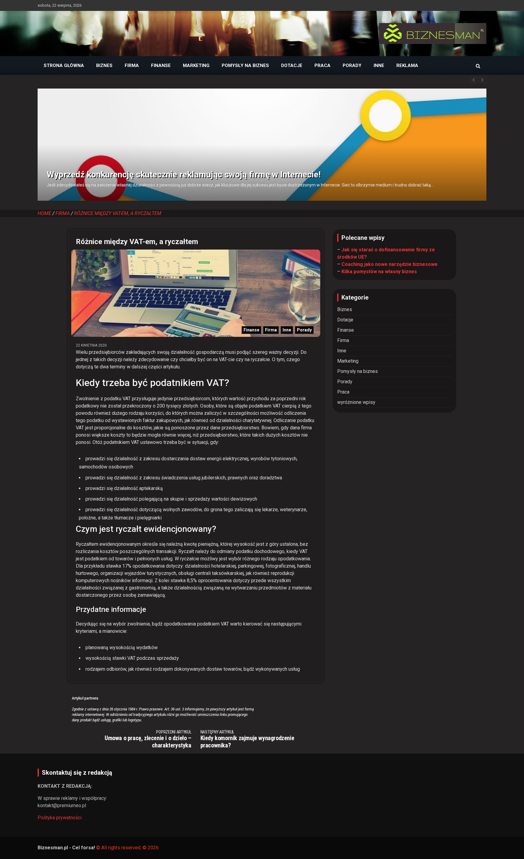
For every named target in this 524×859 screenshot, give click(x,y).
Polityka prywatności (60, 817)
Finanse (161, 65)
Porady (352, 65)
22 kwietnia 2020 (91, 345)
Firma (132, 65)
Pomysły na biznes (245, 65)
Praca (322, 65)
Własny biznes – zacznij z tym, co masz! (232, 169)
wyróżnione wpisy (356, 402)
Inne (379, 65)
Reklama (407, 65)
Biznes (104, 65)
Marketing (196, 65)
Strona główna (64, 65)
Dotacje (291, 65)
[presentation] (473, 80)
